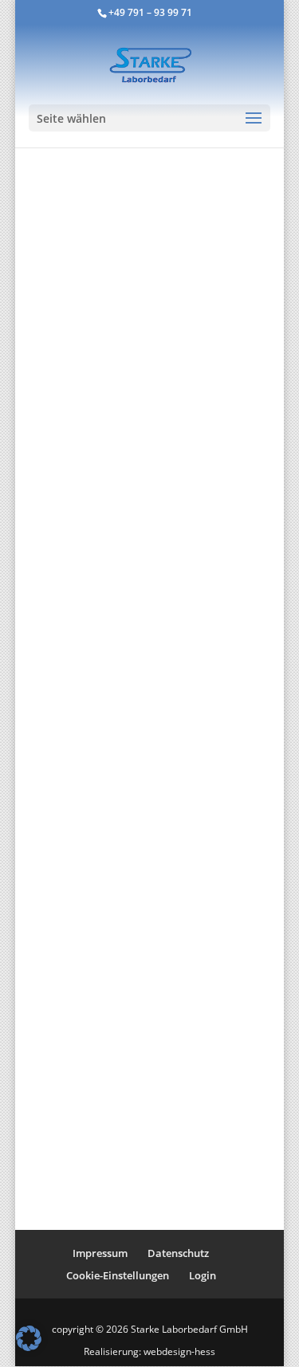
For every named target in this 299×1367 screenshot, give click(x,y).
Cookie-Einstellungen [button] (117, 1275)
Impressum (100, 1253)
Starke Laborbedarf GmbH (189, 1329)
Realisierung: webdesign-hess (149, 1351)
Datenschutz (178, 1253)
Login (202, 1275)
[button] (28, 1338)
